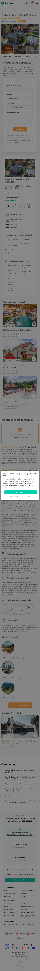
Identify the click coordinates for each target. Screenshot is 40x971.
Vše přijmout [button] (20, 492)
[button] (20, 497)
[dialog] (20, 486)
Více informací (18, 488)
